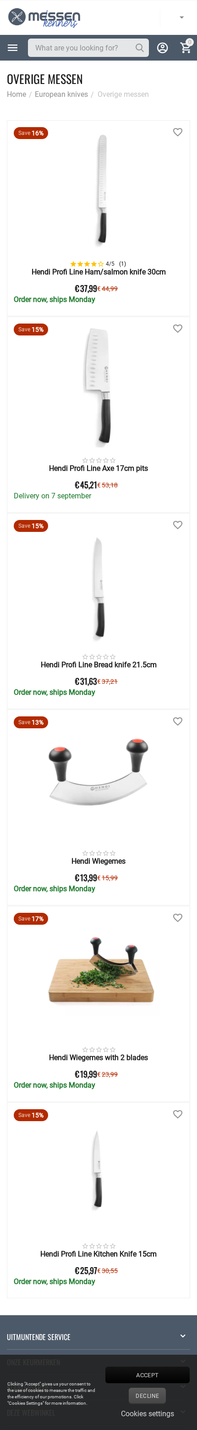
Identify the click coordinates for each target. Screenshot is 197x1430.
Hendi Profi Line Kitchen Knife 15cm (98, 1254)
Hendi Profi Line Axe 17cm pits (98, 468)
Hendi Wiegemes (98, 861)
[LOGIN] (162, 47)
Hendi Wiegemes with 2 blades (98, 1057)
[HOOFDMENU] (13, 48)
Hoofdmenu (12, 47)
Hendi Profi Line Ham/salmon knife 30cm (99, 272)
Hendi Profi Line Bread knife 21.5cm (99, 664)
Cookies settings (147, 1413)
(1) (122, 264)
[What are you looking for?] (140, 48)
